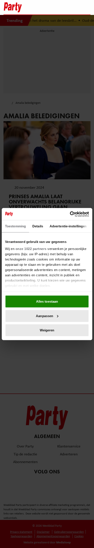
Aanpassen (44, 316)
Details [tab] (37, 226)
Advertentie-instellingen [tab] (68, 226)
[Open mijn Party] (74, 7)
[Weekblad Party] (27, 7)
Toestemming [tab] (15, 226)
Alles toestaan (47, 301)
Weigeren (47, 330)
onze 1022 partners (31, 248)
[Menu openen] (59, 7)
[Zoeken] (87, 7)
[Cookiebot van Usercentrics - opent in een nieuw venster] (70, 214)
